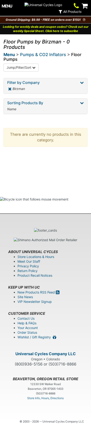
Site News (25, 297)
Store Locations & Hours (36, 257)
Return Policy (28, 271)
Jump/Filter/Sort (19, 67)
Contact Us (26, 318)
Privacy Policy (28, 266)
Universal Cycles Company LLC (45, 353)
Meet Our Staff (29, 261)
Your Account (28, 328)
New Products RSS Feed (37, 292)
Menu (9, 54)
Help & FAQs (27, 323)
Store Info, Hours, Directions (45, 398)
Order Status (27, 332)
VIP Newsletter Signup (35, 302)
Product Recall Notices (35, 275)
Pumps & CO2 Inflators (43, 54)
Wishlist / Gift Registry (35, 337)
